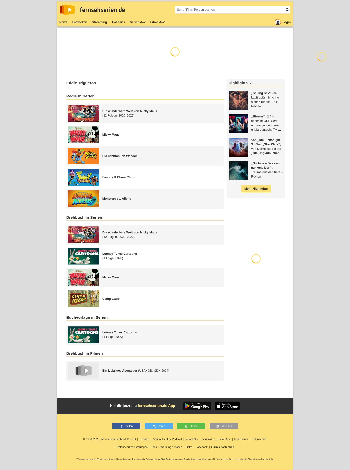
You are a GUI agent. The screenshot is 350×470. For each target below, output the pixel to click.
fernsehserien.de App (156, 406)
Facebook (202, 446)
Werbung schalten (171, 446)
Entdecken (79, 22)
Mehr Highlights (256, 188)
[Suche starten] (287, 9)
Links (189, 446)
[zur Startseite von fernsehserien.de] (67, 9)
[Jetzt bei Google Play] (197, 406)
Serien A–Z (138, 22)
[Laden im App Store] (227, 406)
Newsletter (191, 439)
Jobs (154, 446)
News (63, 22)
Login (286, 22)
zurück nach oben (222, 446)
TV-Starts (118, 22)
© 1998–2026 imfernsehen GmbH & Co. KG (109, 439)
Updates (144, 439)
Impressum (241, 439)
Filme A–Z (157, 22)
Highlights (238, 83)
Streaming (99, 22)
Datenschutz (259, 439)
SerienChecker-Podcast (167, 439)
